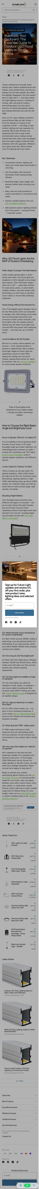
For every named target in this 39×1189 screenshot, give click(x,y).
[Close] (33, 564)
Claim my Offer (18, 613)
